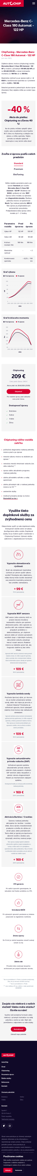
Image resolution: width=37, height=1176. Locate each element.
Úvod (3, 1067)
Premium (18, 169)
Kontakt (4, 1086)
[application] (18, 292)
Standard (18, 163)
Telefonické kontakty (8, 1119)
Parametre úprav (8, 1074)
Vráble (4, 1100)
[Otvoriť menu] (33, 3)
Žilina (21, 1100)
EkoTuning (18, 174)
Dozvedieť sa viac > (10, 498)
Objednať (18, 391)
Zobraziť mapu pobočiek (18, 1034)
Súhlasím (8, 1170)
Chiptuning (6, 1071)
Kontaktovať (18, 1029)
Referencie (5, 1082)
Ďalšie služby (6, 1078)
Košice (22, 1097)
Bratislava (4, 1097)
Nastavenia (18, 1170)
